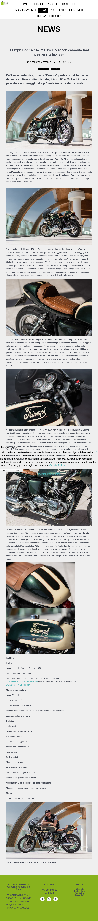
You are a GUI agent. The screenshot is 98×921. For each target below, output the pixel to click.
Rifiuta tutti (18, 471)
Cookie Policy (57, 465)
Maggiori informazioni (49, 474)
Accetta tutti (5, 471)
